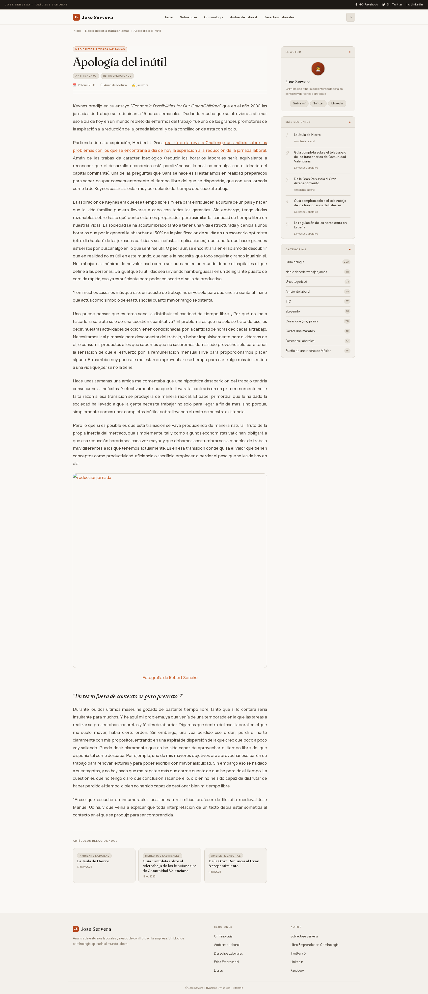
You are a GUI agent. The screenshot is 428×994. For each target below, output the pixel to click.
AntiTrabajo (86, 75)
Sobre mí (299, 103)
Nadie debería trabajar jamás (107, 30)
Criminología (213, 17)
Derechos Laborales (279, 17)
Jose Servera (93, 17)
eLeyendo (317, 311)
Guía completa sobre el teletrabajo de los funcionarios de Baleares (320, 203)
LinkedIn (337, 103)
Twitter (318, 103)
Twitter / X (298, 953)
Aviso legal (224, 988)
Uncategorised (317, 281)
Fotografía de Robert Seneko (170, 677)
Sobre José (188, 17)
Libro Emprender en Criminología (315, 945)
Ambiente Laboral (243, 17)
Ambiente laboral (94, 855)
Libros (218, 970)
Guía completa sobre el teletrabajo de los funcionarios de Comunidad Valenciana (169, 866)
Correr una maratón (317, 331)
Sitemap (238, 988)
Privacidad (210, 988)
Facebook (297, 970)
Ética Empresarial (226, 962)
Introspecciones (117, 75)
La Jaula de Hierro (93, 861)
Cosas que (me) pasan (317, 321)
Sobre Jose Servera (304, 936)
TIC (317, 301)
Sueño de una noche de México (317, 351)
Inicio (169, 17)
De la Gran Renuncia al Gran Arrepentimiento (234, 863)
